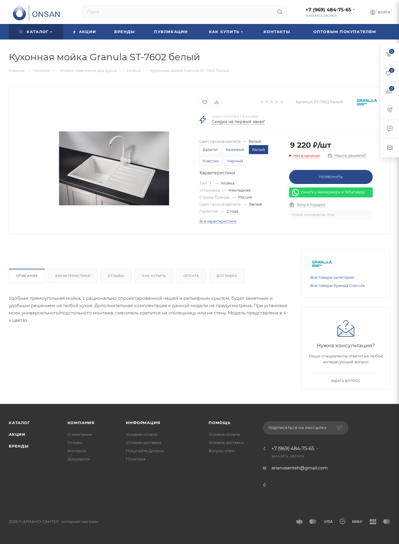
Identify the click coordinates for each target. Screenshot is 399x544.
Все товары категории (332, 277)
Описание (27, 276)
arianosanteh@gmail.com (299, 468)
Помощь (219, 422)
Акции (17, 434)
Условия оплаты (141, 434)
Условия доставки (143, 442)
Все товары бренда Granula (337, 285)
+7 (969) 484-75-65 (328, 10)
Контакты (76, 450)
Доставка (226, 276)
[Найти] (280, 12)
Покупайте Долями (145, 450)
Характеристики (72, 276)
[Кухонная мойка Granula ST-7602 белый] (114, 168)
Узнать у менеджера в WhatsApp (333, 192)
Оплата (191, 276)
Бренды (19, 446)
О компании (79, 434)
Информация (143, 422)
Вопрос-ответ (222, 450)
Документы (78, 459)
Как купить (154, 276)
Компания (81, 422)
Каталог (19, 422)
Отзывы (116, 276)
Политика (135, 459)
